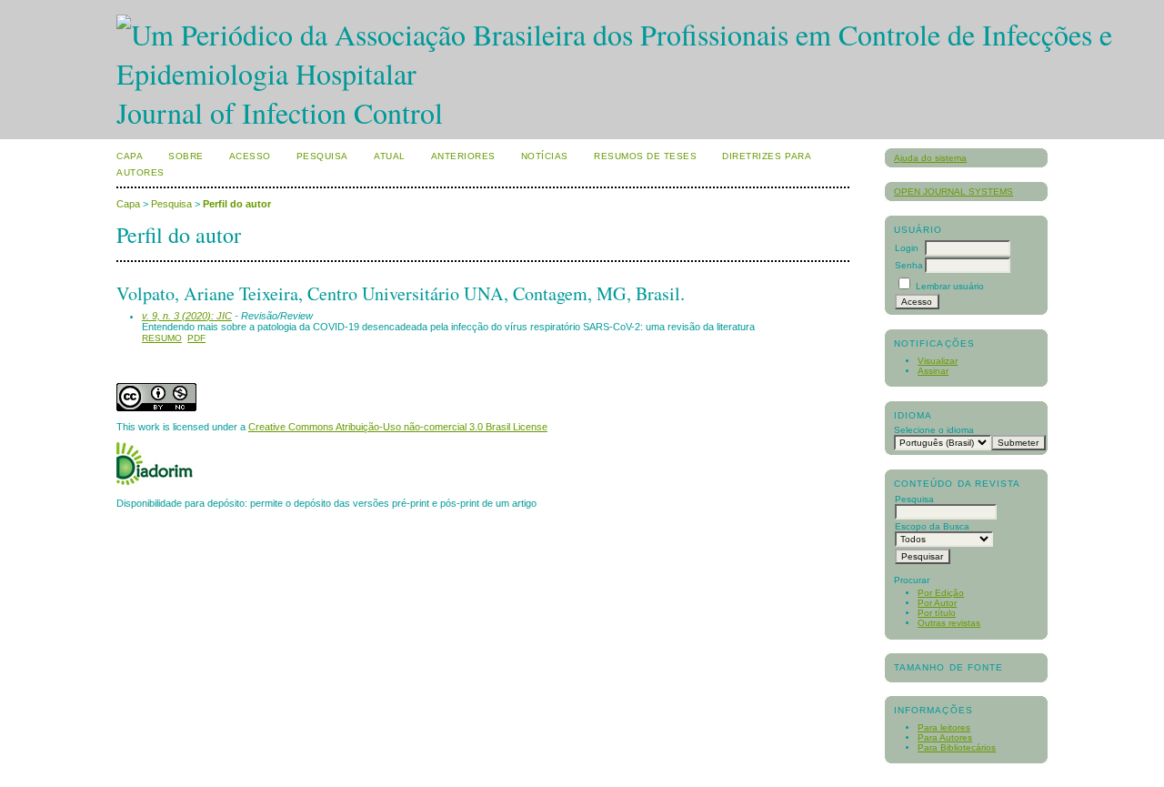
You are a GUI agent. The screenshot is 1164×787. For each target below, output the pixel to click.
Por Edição (941, 593)
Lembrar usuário (950, 286)
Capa (129, 156)
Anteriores (463, 156)
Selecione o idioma (934, 430)
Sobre (186, 156)
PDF (196, 338)
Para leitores (944, 727)
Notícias (544, 156)
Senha (909, 265)
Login (906, 248)
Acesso (250, 156)
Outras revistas (949, 623)
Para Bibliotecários (957, 747)
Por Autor (937, 603)
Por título (937, 613)
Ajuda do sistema (930, 158)
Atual (390, 156)
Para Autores (945, 737)
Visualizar (938, 361)
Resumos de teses (645, 156)
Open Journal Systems (953, 192)
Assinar (933, 371)
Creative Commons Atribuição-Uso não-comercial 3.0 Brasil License (397, 426)
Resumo (162, 338)
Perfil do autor (237, 203)
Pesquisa (322, 156)
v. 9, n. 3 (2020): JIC (187, 315)
